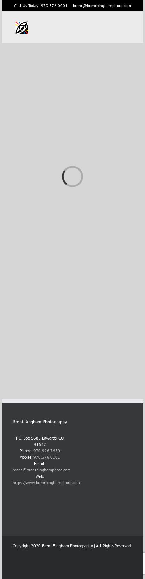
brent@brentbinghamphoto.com (102, 5)
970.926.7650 (46, 450)
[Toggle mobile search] (117, 22)
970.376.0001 (46, 457)
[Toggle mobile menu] (130, 22)
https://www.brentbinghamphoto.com (46, 482)
